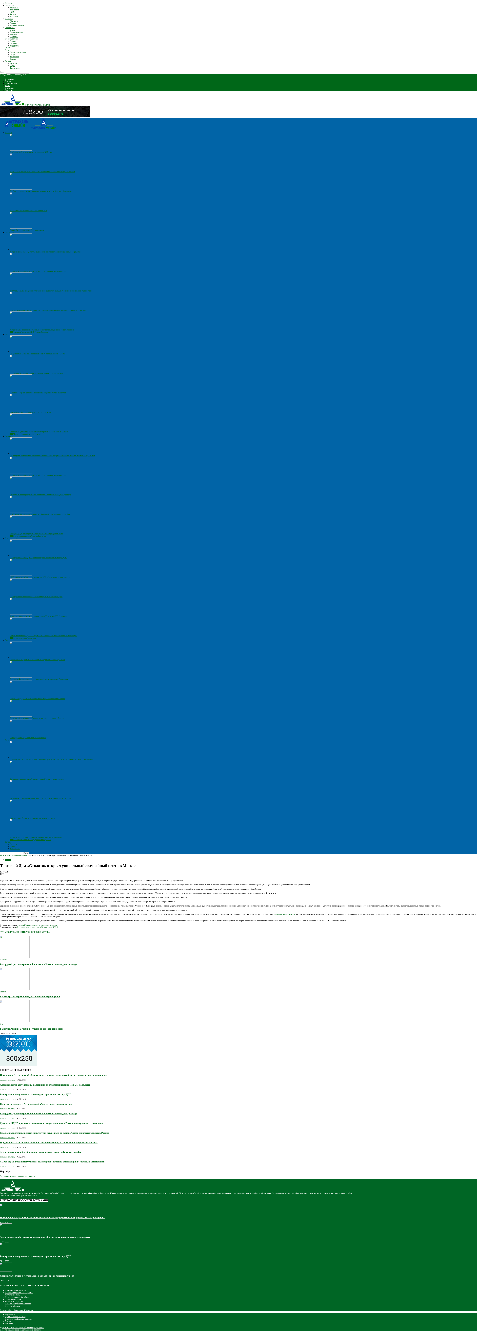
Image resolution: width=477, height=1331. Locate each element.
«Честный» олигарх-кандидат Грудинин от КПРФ (37, 927)
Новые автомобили (18, 52)
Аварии (13, 41)
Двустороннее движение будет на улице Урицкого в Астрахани (37, 779)
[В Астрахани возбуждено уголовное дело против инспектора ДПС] (21, 555)
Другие (8, 61)
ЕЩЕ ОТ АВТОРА (41, 932)
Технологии (15, 68)
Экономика (10, 28)
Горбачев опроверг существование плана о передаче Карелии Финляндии (41, 191)
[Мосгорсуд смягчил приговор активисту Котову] (21, 410)
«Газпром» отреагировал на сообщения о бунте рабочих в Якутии (38, 393)
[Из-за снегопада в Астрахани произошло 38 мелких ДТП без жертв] (21, 614)
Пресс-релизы (11, 83)
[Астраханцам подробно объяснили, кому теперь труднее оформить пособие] (21, 328)
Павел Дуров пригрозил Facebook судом (27, 230)
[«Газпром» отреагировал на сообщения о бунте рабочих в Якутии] (21, 390)
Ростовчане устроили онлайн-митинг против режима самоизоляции (39, 432)
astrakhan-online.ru (7, 1080)
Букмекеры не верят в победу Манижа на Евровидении (30, 996)
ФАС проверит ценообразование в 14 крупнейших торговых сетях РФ (40, 514)
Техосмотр (14, 57)
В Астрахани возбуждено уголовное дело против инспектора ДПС (38, 558)
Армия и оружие (17, 25)
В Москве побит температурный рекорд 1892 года (31, 152)
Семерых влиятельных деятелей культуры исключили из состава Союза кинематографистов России (54, 1133)
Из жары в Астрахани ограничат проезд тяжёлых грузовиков (36, 837)
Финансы (14, 37)
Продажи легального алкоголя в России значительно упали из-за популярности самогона (48, 310)
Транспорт (14, 10)
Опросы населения (13, 1299)
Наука (12, 66)
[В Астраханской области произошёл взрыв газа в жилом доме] (21, 594)
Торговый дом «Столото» (284, 914)
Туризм (13, 14)
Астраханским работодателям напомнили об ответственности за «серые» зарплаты (45, 252)
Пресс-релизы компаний (15, 1290)
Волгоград (18, 1310)
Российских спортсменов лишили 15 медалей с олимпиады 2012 (37, 660)
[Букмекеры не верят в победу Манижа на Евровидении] (15, 989)
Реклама (13, 34)
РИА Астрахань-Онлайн (10, 855)
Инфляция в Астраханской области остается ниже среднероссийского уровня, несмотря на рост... (52, 1217)
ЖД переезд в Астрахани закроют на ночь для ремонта (33, 818)
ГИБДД (13, 54)
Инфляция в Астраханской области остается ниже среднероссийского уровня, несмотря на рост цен (52, 456)
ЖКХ (12, 12)
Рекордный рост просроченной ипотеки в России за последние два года (40, 495)
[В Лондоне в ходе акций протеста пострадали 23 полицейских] (21, 371)
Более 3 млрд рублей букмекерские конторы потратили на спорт (37, 699)
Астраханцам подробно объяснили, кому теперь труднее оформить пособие (42, 330)
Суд (1, 1024)
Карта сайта (10, 1314)
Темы (7, 86)
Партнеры (9, 88)
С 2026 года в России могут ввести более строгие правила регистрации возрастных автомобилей (51, 759)
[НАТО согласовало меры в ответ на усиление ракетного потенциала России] (21, 169)
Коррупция (14, 45)
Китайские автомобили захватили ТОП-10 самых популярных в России (40, 798)
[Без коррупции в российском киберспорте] (21, 735)
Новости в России (12, 1306)
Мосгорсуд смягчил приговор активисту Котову (30, 412)
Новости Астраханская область (18, 1304)
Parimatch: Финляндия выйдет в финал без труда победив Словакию (39, 679)
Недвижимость (16, 32)
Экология (14, 7)
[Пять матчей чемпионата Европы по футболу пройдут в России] (21, 716)
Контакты (9, 90)
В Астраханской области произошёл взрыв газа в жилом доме (36, 597)
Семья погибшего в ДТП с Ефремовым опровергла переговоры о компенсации (43, 636)
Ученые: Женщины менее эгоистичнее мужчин (37, 925)
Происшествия (11, 39)
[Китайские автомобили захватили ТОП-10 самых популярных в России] (21, 796)
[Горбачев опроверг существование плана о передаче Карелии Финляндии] (21, 189)
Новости (8, 3)
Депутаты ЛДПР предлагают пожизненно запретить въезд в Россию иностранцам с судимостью (51, 291)
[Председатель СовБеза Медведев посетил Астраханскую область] (21, 351)
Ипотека (3, 959)
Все (11, 332)
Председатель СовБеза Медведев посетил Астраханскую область (37, 354)
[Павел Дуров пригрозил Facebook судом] (21, 228)
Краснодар (28, 1310)
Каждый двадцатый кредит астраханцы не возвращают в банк (36, 534)
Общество (9, 5)
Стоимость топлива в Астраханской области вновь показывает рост (39, 271)
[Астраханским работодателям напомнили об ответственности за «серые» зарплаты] (21, 250)
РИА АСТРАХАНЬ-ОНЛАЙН (15, 1328)
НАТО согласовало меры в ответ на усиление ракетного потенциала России (42, 172)
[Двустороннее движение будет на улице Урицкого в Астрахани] (21, 777)
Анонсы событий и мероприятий (19, 1293)
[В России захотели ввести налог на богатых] (21, 208)
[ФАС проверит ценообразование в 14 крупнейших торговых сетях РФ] (21, 512)
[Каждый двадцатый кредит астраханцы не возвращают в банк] (21, 531)
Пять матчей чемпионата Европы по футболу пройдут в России (37, 718)
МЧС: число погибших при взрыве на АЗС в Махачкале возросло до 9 (40, 577)
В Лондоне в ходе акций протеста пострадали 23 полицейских (36, 373)
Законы (13, 23)
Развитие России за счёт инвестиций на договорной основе (31, 1028)
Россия (24, 855)
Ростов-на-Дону (6, 1310)
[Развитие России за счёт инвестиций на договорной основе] (15, 1022)
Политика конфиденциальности (18, 1319)
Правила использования (15, 1317)
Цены (12, 30)
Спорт (7, 48)
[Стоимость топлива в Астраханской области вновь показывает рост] (21, 269)
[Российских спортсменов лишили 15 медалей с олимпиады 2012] (21, 657)
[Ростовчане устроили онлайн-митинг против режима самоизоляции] (21, 429)
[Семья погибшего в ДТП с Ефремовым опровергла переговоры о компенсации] (21, 633)
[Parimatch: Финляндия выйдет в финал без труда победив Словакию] (21, 677)
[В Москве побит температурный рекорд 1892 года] (21, 150)
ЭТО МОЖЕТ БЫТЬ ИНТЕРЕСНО (16, 932)
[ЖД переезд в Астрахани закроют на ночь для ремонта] (21, 816)
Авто (7, 50)
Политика (9, 19)
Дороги (13, 59)
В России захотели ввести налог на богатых (28, 211)
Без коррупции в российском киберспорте (28, 738)
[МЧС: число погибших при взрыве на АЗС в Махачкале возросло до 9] (21, 575)
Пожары (13, 43)
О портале (9, 79)
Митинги (14, 21)
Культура (14, 63)
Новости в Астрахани (14, 1301)
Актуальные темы (12, 1295)
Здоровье (14, 16)
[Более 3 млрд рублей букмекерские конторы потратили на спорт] (21, 696)
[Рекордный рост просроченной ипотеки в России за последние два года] (21, 492)
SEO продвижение (36, 1328)
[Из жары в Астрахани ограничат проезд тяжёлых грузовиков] (21, 835)
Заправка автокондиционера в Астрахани (17, 1176)
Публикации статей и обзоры (17, 1297)
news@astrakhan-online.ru (26, 1195)
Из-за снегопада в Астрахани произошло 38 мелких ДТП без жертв (38, 616)
